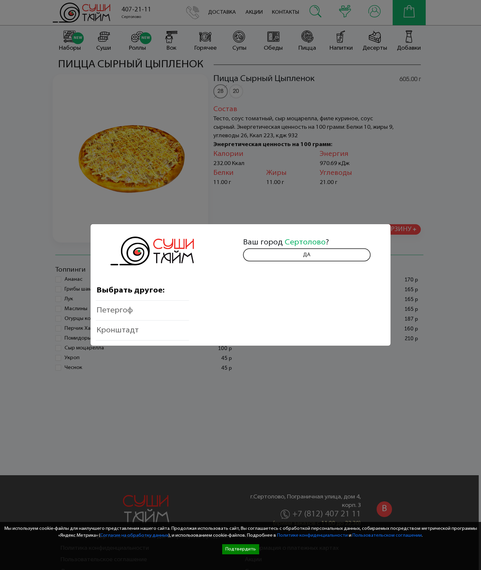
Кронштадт (118, 330)
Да (307, 255)
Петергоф (115, 310)
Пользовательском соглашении (387, 535)
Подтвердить (240, 549)
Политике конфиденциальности (312, 535)
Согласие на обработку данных (134, 535)
